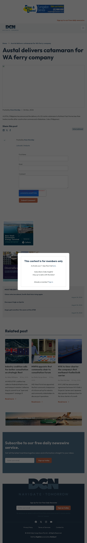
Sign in (50, 282)
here (54, 266)
